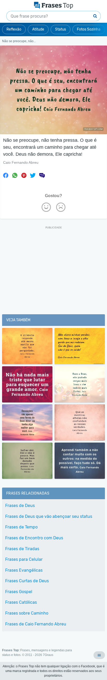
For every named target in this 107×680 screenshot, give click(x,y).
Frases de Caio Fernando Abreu (35, 624)
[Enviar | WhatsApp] (15, 175)
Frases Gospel (18, 591)
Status (60, 29)
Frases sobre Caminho (26, 613)
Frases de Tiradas (22, 548)
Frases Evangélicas (24, 570)
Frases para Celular (24, 559)
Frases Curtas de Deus (27, 580)
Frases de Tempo (21, 527)
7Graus (48, 655)
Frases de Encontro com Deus (34, 537)
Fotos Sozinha (89, 29)
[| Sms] (42, 175)
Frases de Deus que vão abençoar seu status (48, 516)
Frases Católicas (21, 602)
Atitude (38, 29)
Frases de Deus (20, 505)
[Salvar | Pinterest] (24, 175)
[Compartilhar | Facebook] (6, 175)
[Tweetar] (33, 175)
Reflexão (13, 29)
